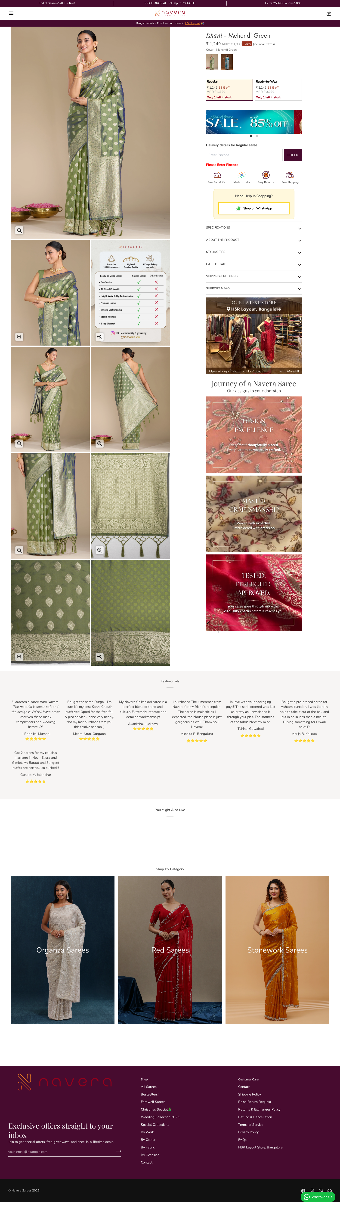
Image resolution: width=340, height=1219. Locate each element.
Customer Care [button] (248, 1079)
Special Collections (155, 1124)
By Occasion (150, 1155)
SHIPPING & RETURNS (222, 276)
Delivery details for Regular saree (231, 145)
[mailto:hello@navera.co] (330, 1191)
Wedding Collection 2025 (160, 1117)
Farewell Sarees (153, 1101)
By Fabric (148, 1147)
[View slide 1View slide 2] (254, 122)
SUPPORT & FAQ (218, 288)
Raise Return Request (254, 1101)
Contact (146, 1162)
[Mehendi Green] (213, 63)
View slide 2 (257, 136)
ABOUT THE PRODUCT (222, 240)
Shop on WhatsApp (257, 208)
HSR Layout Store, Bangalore (260, 1147)
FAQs (242, 1139)
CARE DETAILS (216, 264)
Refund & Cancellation (255, 1117)
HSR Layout (192, 23)
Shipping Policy (249, 1094)
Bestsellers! (149, 1094)
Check (292, 155)
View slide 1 (251, 136)
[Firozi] (227, 63)
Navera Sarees (21, 1190)
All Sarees (149, 1086)
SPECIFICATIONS (218, 228)
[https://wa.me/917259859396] (321, 1191)
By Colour (148, 1139)
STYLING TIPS (215, 252)
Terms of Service (250, 1124)
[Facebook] (303, 1191)
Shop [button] (144, 1079)
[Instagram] (312, 1191)
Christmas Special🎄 (156, 1109)
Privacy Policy (248, 1132)
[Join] (117, 1151)
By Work (147, 1132)
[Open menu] (15, 13)
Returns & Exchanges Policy (259, 1109)
